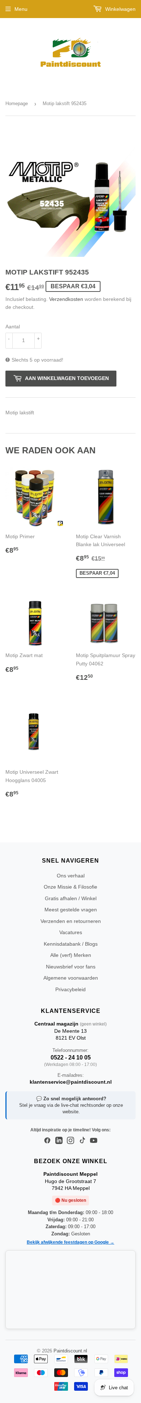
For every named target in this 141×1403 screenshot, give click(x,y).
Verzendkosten (66, 299)
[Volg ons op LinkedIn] (59, 1141)
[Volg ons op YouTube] (93, 1141)
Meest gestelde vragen (70, 909)
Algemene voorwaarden (70, 978)
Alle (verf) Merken (70, 955)
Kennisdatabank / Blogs (71, 944)
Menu (20, 9)
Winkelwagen (120, 9)
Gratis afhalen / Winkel (71, 898)
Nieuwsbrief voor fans (70, 967)
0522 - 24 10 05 (71, 1057)
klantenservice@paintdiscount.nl (71, 1082)
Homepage (16, 103)
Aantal (12, 326)
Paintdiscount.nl (70, 1351)
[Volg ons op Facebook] (47, 1141)
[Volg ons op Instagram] (70, 1141)
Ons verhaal (71, 876)
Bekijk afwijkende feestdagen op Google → (70, 1242)
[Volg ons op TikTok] (82, 1141)
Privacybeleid (70, 989)
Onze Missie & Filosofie (70, 887)
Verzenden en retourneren (70, 921)
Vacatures (70, 932)
